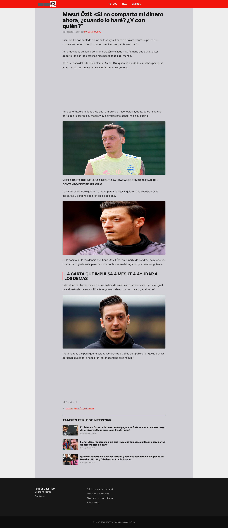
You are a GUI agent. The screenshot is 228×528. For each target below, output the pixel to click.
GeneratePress (129, 522)
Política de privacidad (100, 489)
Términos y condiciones (100, 498)
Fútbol (113, 4)
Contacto (39, 496)
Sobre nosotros (43, 491)
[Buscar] (47, 4)
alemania (69, 408)
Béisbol (136, 4)
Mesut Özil (78, 408)
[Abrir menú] (41, 4)
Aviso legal (93, 503)
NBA (124, 4)
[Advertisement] (114, 91)
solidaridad (89, 408)
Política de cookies (98, 494)
